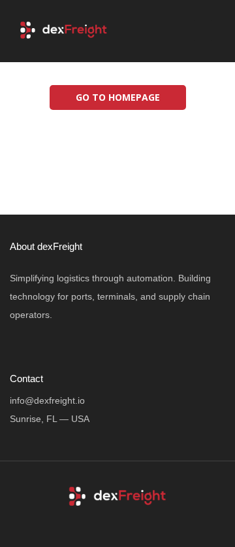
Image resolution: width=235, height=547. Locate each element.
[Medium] (155, 521)
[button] (203, 30)
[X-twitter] (105, 521)
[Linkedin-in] (130, 521)
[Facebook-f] (80, 521)
